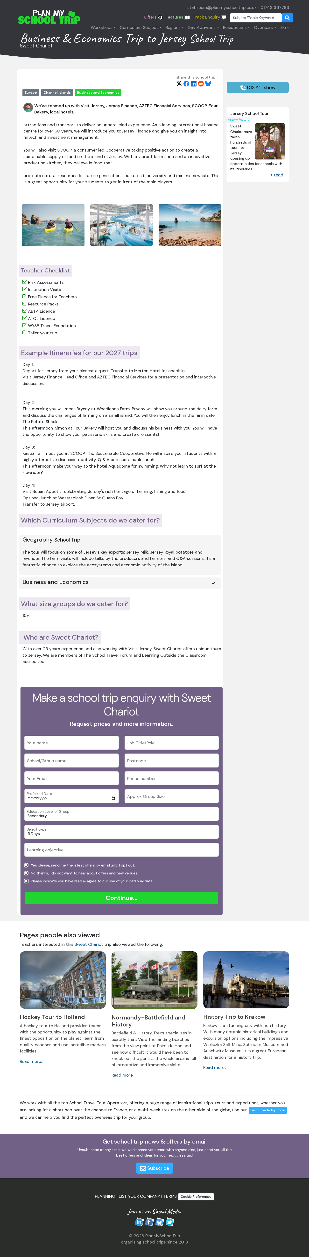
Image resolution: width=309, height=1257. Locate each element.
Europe (31, 92)
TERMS (170, 1196)
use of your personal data (131, 881)
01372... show (260, 87)
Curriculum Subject (139, 27)
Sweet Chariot (89, 944)
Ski (283, 27)
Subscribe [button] (157, 1168)
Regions (173, 27)
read (278, 175)
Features (175, 17)
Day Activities (202, 27)
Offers (151, 17)
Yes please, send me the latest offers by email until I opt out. (82, 865)
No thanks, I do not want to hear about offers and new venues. (84, 873)
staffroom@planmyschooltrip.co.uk (222, 7)
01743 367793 (274, 7)
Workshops (101, 27)
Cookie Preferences (196, 1196)
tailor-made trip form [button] (268, 1110)
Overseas (263, 27)
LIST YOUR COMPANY (139, 1196)
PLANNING (105, 1196)
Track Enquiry (207, 17)
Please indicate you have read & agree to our (91, 881)
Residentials (235, 27)
